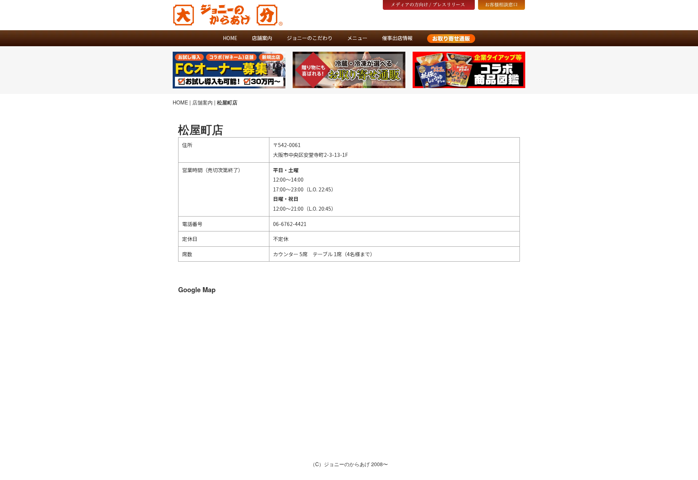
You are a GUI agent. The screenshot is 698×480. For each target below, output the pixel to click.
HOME (230, 37)
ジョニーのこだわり (310, 37)
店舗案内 (262, 37)
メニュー (357, 37)
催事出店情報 (397, 37)
